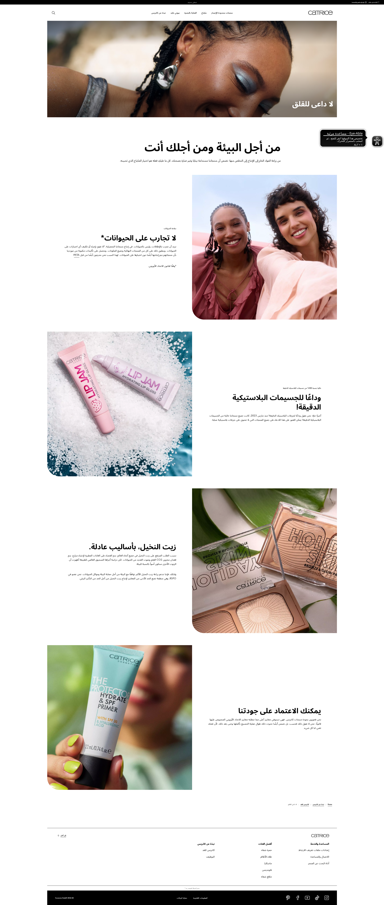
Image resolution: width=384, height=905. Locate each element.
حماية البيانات (182, 897)
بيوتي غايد (175, 12)
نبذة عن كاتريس (158, 12)
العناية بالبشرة (190, 12)
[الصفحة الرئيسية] (317, 13)
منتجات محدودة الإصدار (222, 12)
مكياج (204, 12)
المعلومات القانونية (200, 897)
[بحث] (53, 12)
